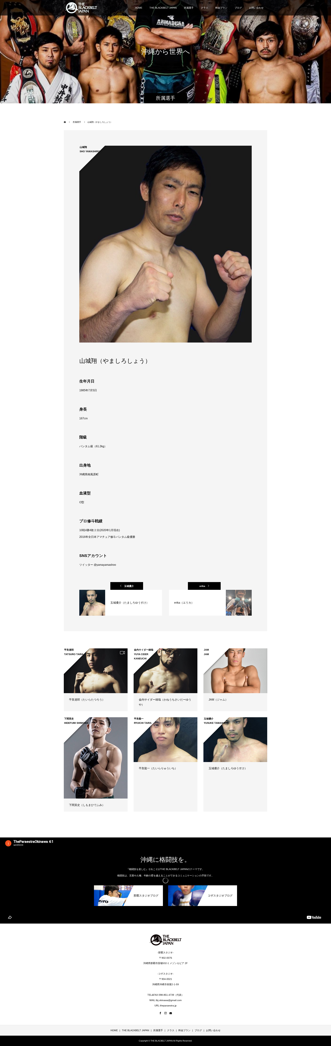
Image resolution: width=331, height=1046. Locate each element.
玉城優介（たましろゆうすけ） (228, 768)
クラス (204, 7)
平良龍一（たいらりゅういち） (158, 768)
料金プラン (221, 7)
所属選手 (189, 7)
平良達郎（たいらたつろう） (87, 699)
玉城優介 (129, 586)
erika (202, 586)
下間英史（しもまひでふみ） (87, 805)
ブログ (238, 7)
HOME (138, 7)
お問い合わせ (256, 7)
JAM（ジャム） (218, 699)
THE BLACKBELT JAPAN (163, 7)
